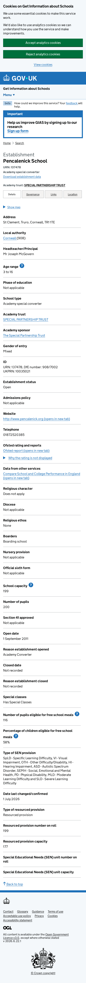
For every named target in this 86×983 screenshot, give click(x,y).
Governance (32, 194)
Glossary (22, 911)
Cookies (53, 916)
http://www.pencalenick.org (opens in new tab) (36, 419)
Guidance (38, 911)
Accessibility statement (17, 920)
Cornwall (10, 238)
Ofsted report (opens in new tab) (26, 451)
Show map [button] (13, 207)
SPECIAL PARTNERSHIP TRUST (44, 185)
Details (12, 194)
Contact (8, 911)
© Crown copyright (43, 973)
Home (7, 143)
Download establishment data (22, 176)
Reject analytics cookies (43, 54)
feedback (72, 103)
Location (72, 194)
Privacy (39, 916)
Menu (7, 95)
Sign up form (17, 131)
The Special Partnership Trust (24, 335)
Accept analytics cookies (43, 43)
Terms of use (55, 911)
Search (19, 143)
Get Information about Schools (26, 89)
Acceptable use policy (17, 916)
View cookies (43, 65)
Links (54, 194)
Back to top (14, 884)
